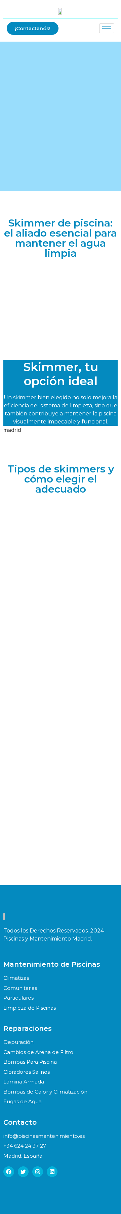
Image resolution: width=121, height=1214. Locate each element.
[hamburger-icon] (106, 28)
